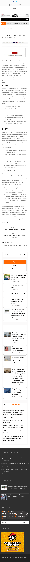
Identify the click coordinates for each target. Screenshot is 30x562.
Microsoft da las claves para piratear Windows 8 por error (17, 301)
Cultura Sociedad (12, 513)
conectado (17, 245)
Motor (4, 516)
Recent (15, 265)
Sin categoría (11, 518)
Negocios (11, 516)
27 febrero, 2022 (17, 396)
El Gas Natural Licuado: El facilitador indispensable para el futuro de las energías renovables (14, 438)
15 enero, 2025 (17, 342)
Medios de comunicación (21, 514)
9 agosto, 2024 (17, 352)
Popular (15, 262)
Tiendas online (21, 518)
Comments (15, 269)
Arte (18, 511)
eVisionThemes (15, 559)
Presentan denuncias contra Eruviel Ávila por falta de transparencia (18, 348)
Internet (6, 222)
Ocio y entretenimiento (21, 516)
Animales (12, 511)
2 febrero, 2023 (17, 384)
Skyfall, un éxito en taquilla (18, 293)
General (21, 513)
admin (17, 37)
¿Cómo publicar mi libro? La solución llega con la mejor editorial (18, 277)
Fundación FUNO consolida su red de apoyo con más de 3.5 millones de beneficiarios (14, 420)
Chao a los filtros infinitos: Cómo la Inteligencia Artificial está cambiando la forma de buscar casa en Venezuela (18, 313)
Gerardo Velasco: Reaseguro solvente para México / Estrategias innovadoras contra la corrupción (19, 336)
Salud (4, 518)
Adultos (5, 511)
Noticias (15, 9)
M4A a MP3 (17, 106)
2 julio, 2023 (16, 365)
